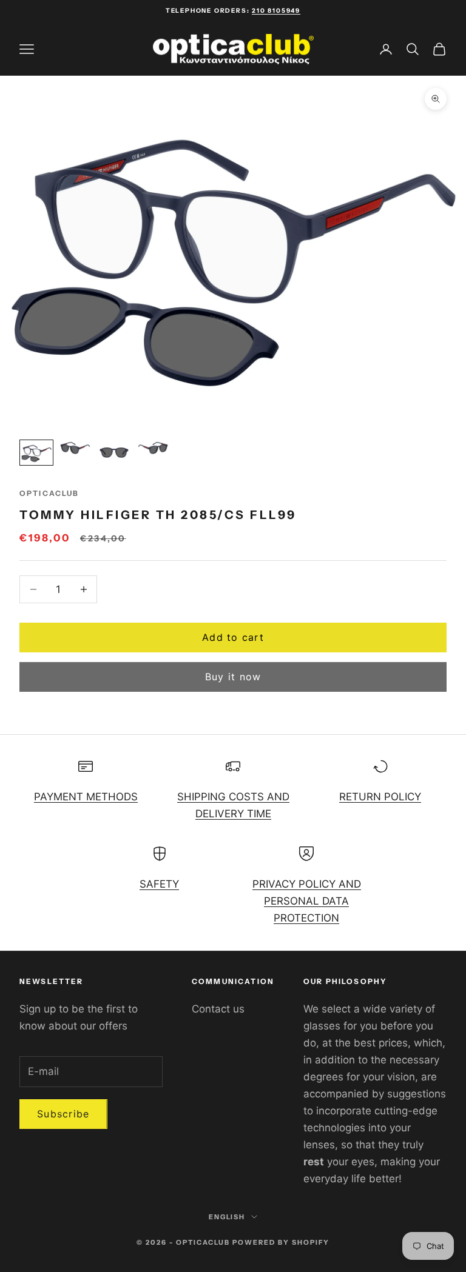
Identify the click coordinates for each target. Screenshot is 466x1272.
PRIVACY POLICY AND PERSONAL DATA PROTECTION (306, 901)
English (227, 1217)
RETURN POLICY (380, 797)
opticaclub (49, 493)
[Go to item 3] (114, 453)
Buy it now (233, 677)
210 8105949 (276, 11)
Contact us (218, 1009)
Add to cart (233, 637)
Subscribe (63, 1114)
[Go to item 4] (153, 448)
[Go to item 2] (75, 448)
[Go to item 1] (36, 453)
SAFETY (159, 884)
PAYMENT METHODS (86, 797)
